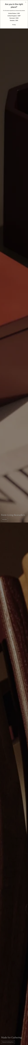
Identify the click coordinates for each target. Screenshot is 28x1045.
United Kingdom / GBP (13, 16)
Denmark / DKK (14, 18)
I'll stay (14, 24)
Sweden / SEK (14, 20)
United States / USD (14, 13)
